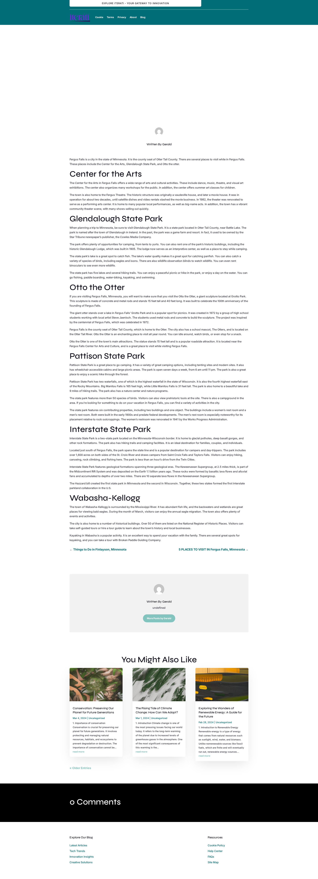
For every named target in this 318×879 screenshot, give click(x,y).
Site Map (213, 862)
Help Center (215, 851)
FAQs (211, 856)
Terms (110, 17)
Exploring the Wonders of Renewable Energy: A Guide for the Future (220, 712)
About (133, 17)
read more (78, 751)
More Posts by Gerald (159, 618)
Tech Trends (77, 851)
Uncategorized (159, 98)
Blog (142, 17)
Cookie (99, 17)
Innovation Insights (82, 856)
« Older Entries (80, 768)
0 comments (176, 98)
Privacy (122, 17)
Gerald (167, 144)
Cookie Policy (216, 845)
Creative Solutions (81, 862)
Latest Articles (78, 845)
